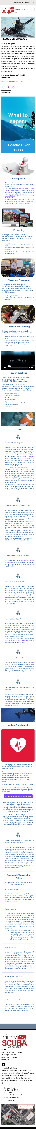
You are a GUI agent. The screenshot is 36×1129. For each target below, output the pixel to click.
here (6, 514)
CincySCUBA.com (9, 1100)
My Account (17, 2)
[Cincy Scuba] (13, 10)
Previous (3, 28)
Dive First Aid (10, 192)
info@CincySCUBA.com (11, 1098)
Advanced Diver (10, 196)
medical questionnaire (19, 199)
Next (33, 28)
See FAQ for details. (25, 203)
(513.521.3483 (18, 1095)
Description (6, 93)
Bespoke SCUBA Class (20, 640)
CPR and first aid (21, 188)
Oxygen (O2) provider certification (19, 189)
